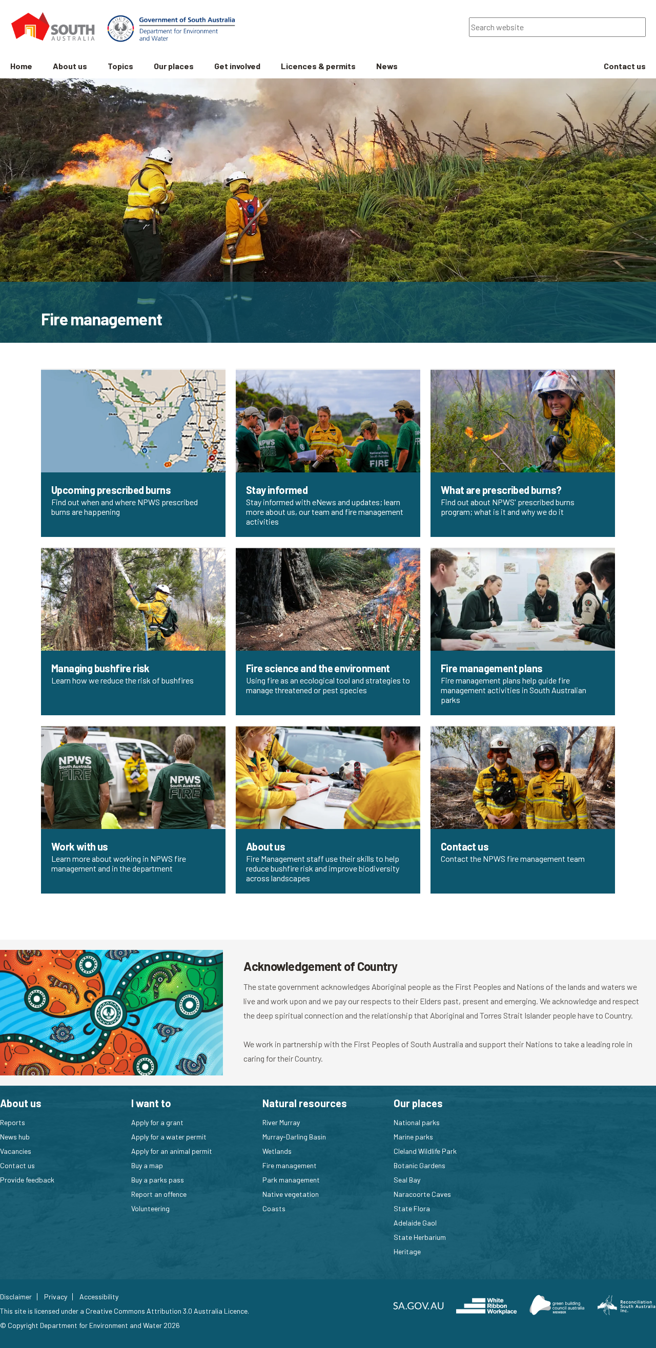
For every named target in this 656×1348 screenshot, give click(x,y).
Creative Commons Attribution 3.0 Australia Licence (167, 1310)
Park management (291, 1179)
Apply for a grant (157, 1122)
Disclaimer (16, 1296)
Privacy (55, 1296)
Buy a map (147, 1165)
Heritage (407, 1251)
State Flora (412, 1208)
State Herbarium (420, 1237)
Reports (12, 1122)
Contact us (17, 1165)
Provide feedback (27, 1179)
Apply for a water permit (169, 1136)
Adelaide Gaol (415, 1222)
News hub (15, 1136)
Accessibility (98, 1296)
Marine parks (413, 1136)
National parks (417, 1122)
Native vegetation (290, 1194)
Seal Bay (407, 1179)
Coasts (273, 1208)
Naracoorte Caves (422, 1194)
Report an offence (159, 1194)
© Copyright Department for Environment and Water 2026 (90, 1325)
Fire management (289, 1165)
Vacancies (15, 1151)
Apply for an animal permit (171, 1151)
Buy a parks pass (157, 1179)
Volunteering (150, 1208)
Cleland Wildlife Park (425, 1151)
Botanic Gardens (419, 1165)
